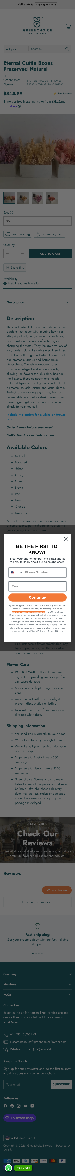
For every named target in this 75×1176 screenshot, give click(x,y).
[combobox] (16, 572)
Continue (37, 597)
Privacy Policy (36, 631)
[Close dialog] (65, 538)
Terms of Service (55, 631)
